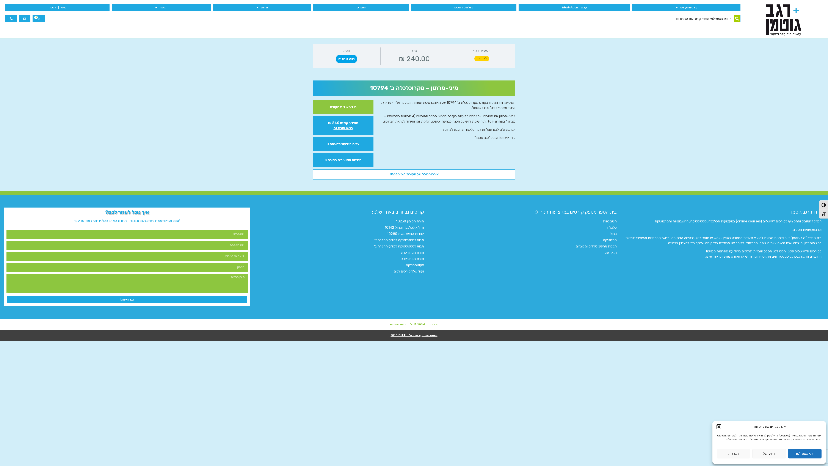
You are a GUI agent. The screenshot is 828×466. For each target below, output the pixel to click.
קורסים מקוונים (688, 7)
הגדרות (733, 454)
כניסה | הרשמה (57, 7)
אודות (264, 7)
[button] (719, 427)
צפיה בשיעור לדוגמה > (343, 144)
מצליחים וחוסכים (463, 7)
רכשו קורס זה (343, 128)
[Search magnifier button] (737, 18)
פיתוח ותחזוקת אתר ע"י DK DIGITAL (414, 335)
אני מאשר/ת (805, 454)
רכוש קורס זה (346, 58)
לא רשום (482, 58)
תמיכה (163, 7)
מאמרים (360, 7)
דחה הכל (769, 454)
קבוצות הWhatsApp (574, 7)
